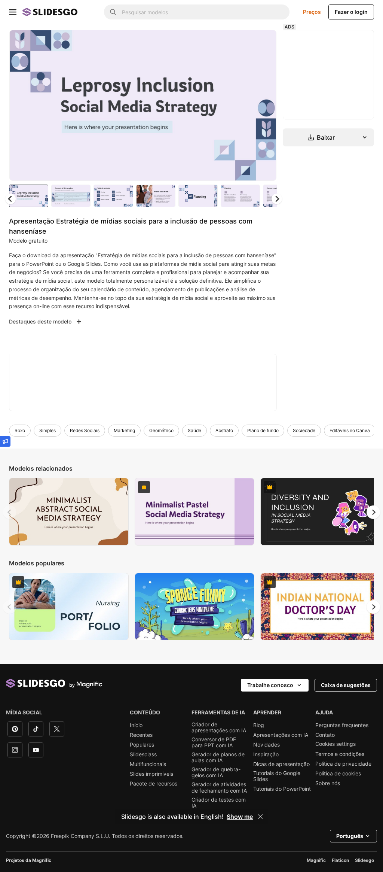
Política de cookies (338, 774)
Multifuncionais (148, 764)
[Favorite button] (244, 41)
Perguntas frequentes (341, 725)
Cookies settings (335, 744)
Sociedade (304, 430)
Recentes (141, 735)
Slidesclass (143, 754)
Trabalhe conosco (270, 685)
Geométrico (161, 430)
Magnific (316, 860)
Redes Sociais (84, 430)
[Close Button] (260, 817)
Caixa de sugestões (346, 685)
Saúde (194, 430)
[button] (276, 199)
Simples (47, 430)
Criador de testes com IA (219, 803)
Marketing (124, 430)
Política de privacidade (343, 764)
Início (136, 725)
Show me (240, 816)
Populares (142, 745)
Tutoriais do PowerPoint (282, 789)
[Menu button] (12, 12)
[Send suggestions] (5, 441)
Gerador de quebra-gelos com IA (216, 772)
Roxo (20, 430)
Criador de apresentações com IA (219, 727)
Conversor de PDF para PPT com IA (214, 742)
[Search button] (113, 11)
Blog (258, 725)
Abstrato (224, 430)
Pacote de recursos (153, 784)
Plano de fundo (263, 430)
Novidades (266, 745)
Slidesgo (364, 860)
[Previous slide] (9, 512)
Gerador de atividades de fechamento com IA (219, 787)
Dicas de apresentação (281, 764)
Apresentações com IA (280, 735)
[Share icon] (263, 41)
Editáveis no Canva (350, 430)
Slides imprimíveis (151, 774)
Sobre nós (327, 783)
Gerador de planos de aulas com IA (218, 757)
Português (349, 836)
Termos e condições (339, 754)
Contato (325, 735)
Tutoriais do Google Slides (276, 776)
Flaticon (340, 860)
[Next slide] (265, 105)
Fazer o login (351, 12)
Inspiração (266, 754)
